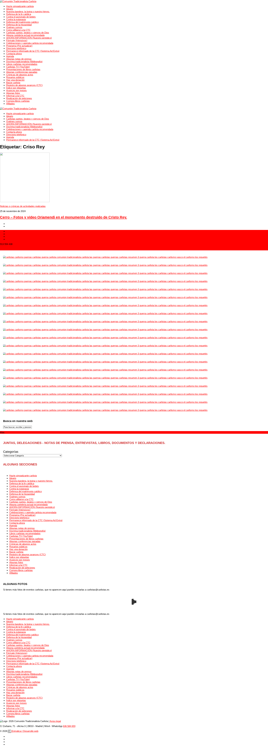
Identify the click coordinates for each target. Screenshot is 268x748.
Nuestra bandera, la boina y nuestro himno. (28, 11)
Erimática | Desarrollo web (24, 731)
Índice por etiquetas (16, 87)
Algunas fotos (13, 93)
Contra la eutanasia (16, 19)
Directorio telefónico (16, 48)
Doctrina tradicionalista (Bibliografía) (24, 61)
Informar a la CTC (15, 95)
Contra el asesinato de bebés (21, 16)
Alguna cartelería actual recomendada (25, 35)
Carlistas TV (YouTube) (18, 66)
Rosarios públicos (15, 77)
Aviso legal (55, 721)
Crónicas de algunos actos (19, 74)
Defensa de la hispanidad (19, 24)
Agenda (10, 56)
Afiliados (10, 103)
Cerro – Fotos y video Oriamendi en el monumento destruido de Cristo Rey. (63, 217)
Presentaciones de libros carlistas (23, 69)
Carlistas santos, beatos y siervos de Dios (27, 32)
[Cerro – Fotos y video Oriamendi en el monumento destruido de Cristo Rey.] (25, 201)
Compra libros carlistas (18, 101)
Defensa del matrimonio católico (22, 22)
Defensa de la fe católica (18, 14)
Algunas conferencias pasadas (21, 72)
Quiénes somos (14, 27)
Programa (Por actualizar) (19, 45)
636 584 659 (69, 726)
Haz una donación (15, 80)
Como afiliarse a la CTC (18, 30)
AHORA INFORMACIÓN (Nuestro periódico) (29, 38)
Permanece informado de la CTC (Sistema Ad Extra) (32, 51)
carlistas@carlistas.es (11, 249)
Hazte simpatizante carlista (20, 6)
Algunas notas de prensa (18, 59)
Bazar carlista (13, 82)
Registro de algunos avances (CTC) (24, 85)
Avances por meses (16, 90)
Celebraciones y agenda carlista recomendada (29, 43)
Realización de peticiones (19, 98)
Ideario (9, 9)
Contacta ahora (14, 53)
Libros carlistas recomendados (21, 64)
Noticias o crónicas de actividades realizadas (23, 206)
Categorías (10, 451)
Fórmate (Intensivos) (16, 40)
